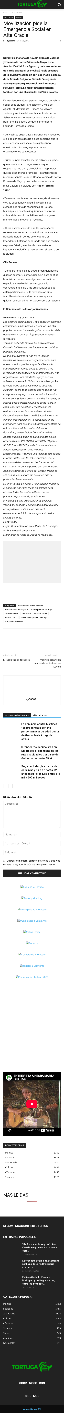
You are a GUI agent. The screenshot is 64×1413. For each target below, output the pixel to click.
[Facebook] (6, 48)
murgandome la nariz (14, 621)
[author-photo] (32, 694)
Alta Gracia (17, 12)
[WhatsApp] (21, 48)
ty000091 (11, 40)
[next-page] (11, 786)
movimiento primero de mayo (34, 617)
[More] (29, 48)
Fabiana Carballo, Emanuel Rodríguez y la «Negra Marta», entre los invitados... (38, 1280)
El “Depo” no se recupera (16, 659)
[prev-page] (5, 786)
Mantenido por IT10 (32, 1409)
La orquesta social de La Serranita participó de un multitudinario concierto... (40, 1264)
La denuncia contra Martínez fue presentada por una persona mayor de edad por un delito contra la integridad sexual (40, 731)
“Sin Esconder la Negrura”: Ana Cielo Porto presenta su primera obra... (39, 1247)
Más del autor (40, 715)
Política (19, 17)
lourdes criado (11, 617)
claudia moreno (11, 613)
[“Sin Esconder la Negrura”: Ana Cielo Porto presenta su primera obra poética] (11, 1248)
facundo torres (40, 613)
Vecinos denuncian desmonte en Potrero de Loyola (47, 663)
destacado (26, 613)
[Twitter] (14, 48)
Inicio (5, 12)
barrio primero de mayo (42, 609)
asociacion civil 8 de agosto (16, 609)
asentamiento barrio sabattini (30, 605)
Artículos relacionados (17, 715)
